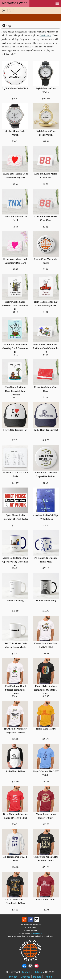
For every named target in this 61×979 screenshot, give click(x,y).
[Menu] (57, 3)
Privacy (13, 976)
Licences (25, 976)
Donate (37, 976)
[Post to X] (36, 919)
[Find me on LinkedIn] (24, 966)
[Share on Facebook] (30, 919)
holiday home (36, 933)
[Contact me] (36, 966)
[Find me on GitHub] (30, 966)
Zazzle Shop (45, 35)
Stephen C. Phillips (31, 972)
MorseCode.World (14, 3)
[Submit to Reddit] (24, 919)
